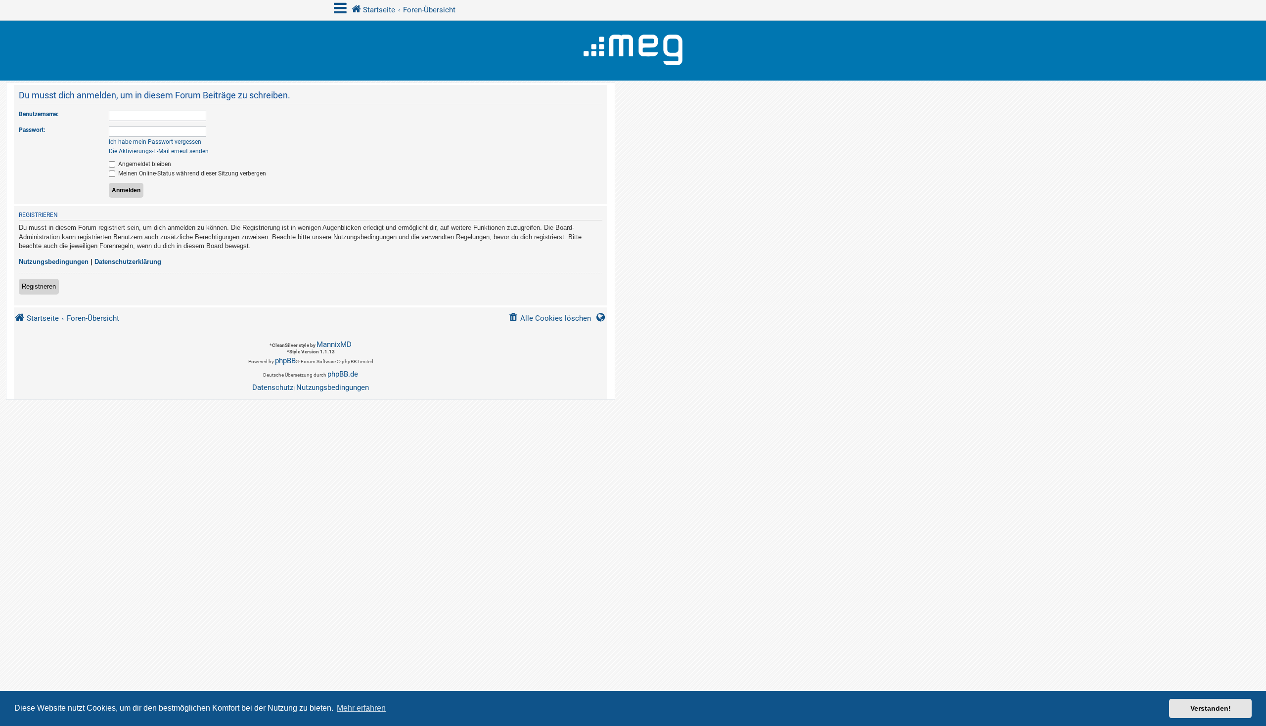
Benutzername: (38, 114)
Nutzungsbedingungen (54, 261)
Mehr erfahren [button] (361, 708)
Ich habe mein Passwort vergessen (155, 141)
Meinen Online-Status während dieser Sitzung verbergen (191, 173)
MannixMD (334, 344)
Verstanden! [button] (1210, 708)
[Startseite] (633, 51)
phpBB (285, 360)
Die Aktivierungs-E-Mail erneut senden (159, 151)
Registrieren (39, 286)
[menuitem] (549, 318)
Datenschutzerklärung (127, 261)
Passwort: (32, 130)
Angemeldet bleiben (144, 164)
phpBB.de (342, 374)
